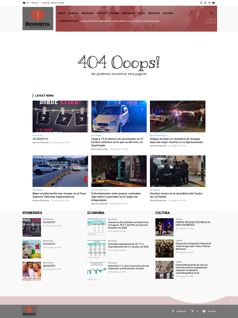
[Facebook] (201, 3)
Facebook (181, 311)
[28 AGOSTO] (32, 271)
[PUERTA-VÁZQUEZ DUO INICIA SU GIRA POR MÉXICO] (164, 227)
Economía (112, 219)
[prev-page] (25, 286)
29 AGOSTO (49, 244)
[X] (209, 3)
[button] (211, 13)
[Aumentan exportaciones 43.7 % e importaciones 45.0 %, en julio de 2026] (96, 249)
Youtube (211, 311)
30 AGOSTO (40, 138)
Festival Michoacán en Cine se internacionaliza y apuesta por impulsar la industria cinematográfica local (192, 269)
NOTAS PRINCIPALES (158, 135)
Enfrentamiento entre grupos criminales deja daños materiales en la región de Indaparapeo (116, 197)
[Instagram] (205, 3)
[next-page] (30, 286)
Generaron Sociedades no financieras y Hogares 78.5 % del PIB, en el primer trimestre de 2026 (128, 225)
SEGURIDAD (96, 135)
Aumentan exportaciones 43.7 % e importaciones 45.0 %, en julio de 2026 (128, 245)
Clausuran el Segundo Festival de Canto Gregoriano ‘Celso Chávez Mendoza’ (193, 246)
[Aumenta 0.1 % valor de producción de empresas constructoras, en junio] (96, 271)
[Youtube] (213, 3)
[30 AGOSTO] (60, 116)
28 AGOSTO (49, 266)
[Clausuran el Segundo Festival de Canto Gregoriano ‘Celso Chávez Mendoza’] (164, 248)
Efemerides (38, 135)
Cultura (179, 219)
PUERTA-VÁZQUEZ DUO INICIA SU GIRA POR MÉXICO (193, 223)
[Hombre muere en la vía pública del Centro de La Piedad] (177, 171)
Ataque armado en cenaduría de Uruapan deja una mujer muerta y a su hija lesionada (176, 140)
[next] (213, 21)
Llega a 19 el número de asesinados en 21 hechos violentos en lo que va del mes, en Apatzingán (117, 142)
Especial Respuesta (41, 142)
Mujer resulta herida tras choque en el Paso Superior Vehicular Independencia (116, 21)
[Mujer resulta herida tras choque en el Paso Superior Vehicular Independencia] (60, 171)
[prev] (208, 21)
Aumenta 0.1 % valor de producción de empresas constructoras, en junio (128, 267)
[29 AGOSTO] (32, 249)
